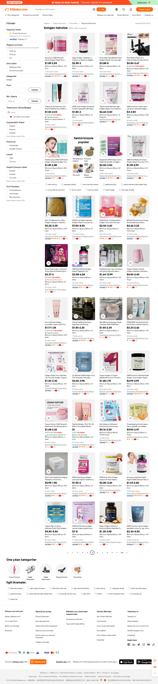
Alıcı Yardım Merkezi (104, 616)
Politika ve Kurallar (42, 642)
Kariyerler (8, 631)
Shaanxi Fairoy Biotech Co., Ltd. (138, 176)
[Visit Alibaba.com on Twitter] (138, 644)
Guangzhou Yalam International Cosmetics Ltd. (56, 236)
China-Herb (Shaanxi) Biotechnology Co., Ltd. (83, 391)
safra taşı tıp (52, 184)
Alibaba (46, 23)
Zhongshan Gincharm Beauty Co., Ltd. (56, 493)
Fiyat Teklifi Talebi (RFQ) (75, 624)
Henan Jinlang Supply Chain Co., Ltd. (110, 542)
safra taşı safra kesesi (90, 184)
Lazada (79, 673)
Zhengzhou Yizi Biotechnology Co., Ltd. (83, 236)
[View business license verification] (101, 680)
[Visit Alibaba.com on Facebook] (128, 644)
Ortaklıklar (131, 635)
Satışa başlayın (132, 621)
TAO (98, 673)
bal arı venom (76, 190)
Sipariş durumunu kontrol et (138, 626)
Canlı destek (101, 621)
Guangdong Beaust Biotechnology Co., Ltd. (56, 343)
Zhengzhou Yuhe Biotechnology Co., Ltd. (110, 236)
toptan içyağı (109, 190)
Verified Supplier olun (135, 631)
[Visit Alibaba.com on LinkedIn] (133, 644)
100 (122, 552)
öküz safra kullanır (16, 588)
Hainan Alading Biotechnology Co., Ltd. (138, 285)
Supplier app (61, 662)
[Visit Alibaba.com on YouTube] (148, 644)
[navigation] (23, 288)
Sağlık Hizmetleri (59, 23)
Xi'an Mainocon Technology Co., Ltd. (56, 289)
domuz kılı (13, 599)
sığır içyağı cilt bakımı (37, 588)
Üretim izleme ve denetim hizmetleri (45, 636)
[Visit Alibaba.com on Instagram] (143, 644)
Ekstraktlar (73, 23)
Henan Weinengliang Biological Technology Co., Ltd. (83, 123)
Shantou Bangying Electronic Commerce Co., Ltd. (138, 73)
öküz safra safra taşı (59, 588)
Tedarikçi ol (131, 616)
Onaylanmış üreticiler (74, 619)
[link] (155, 660)
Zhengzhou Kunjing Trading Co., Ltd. (110, 74)
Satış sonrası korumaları (45, 631)
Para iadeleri (101, 631)
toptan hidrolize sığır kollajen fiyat (135, 184)
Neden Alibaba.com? (13, 616)
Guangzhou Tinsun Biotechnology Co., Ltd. (110, 285)
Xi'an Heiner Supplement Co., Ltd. (56, 74)
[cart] (124, 10)
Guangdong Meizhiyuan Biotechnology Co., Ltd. (83, 445)
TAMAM (34, 90)
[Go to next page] (127, 552)
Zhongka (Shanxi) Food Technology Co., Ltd (56, 388)
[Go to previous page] (67, 552)
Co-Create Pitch (11, 621)
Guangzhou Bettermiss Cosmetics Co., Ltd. (56, 127)
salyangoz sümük (70, 184)
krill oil (99, 594)
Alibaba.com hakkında (14, 611)
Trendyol (105, 673)
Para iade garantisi (42, 621)
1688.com (53, 673)
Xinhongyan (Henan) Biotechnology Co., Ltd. (83, 285)
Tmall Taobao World (66, 673)
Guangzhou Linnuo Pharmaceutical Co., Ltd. (138, 123)
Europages (115, 673)
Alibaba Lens (18, 662)
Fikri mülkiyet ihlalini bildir (106, 635)
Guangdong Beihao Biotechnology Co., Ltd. (138, 236)
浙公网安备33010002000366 (119, 680)
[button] (93, 9)
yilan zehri (86, 594)
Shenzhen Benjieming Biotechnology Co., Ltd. (138, 437)
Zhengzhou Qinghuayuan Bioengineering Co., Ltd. (138, 391)
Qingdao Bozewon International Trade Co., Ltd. (110, 119)
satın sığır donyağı (127, 190)
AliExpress (44, 673)
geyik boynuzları (110, 184)
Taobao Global (89, 673)
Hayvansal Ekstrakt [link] (88, 23)
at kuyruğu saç (136, 594)
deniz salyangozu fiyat (116, 594)
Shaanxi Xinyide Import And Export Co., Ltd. (110, 176)
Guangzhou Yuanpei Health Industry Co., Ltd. (110, 335)
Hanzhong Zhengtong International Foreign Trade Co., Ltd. (83, 74)
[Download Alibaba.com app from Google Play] (144, 661)
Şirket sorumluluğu (12, 626)
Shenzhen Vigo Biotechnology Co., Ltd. (110, 440)
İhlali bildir (100, 640)
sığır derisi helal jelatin (81, 588)
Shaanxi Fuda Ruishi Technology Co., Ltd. (83, 338)
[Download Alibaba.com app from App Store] (126, 661)
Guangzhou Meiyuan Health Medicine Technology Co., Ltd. (83, 542)
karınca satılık (93, 190)
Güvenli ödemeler (42, 616)
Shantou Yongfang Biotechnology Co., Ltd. (110, 391)
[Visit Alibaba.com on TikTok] (153, 644)
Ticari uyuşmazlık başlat (106, 626)
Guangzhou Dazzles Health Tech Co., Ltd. (56, 176)
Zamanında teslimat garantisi (46, 626)
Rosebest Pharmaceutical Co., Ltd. (56, 542)
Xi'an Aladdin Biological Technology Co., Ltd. (138, 542)
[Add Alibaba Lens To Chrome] (38, 661)
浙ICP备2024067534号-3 (142, 680)
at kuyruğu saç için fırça (56, 190)
